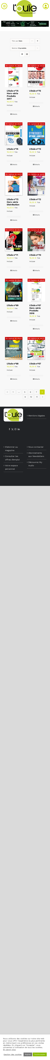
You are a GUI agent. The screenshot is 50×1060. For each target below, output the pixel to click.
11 (37, 397)
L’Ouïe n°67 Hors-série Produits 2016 (35, 309)
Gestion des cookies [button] (13, 1054)
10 (31, 397)
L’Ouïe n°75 (35, 90)
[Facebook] (9, 429)
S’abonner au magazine (11, 449)
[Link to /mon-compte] (46, 6)
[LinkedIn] (19, 429)
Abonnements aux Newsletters (36, 455)
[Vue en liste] (27, 54)
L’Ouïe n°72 (35, 199)
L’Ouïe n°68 (12, 363)
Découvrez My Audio (35, 464)
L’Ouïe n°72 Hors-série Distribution (13, 202)
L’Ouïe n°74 (12, 149)
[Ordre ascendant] (37, 41)
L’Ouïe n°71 (12, 255)
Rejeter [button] (28, 1054)
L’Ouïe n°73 (35, 149)
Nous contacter (36, 447)
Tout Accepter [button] (39, 1054)
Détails (14, 114)
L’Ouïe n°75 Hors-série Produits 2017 (12, 94)
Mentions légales (36, 415)
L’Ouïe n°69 (12, 305)
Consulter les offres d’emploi (12, 458)
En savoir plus (9, 1050)
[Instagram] (15, 429)
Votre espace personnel (11, 467)
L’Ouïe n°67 (35, 363)
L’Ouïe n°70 (35, 255)
